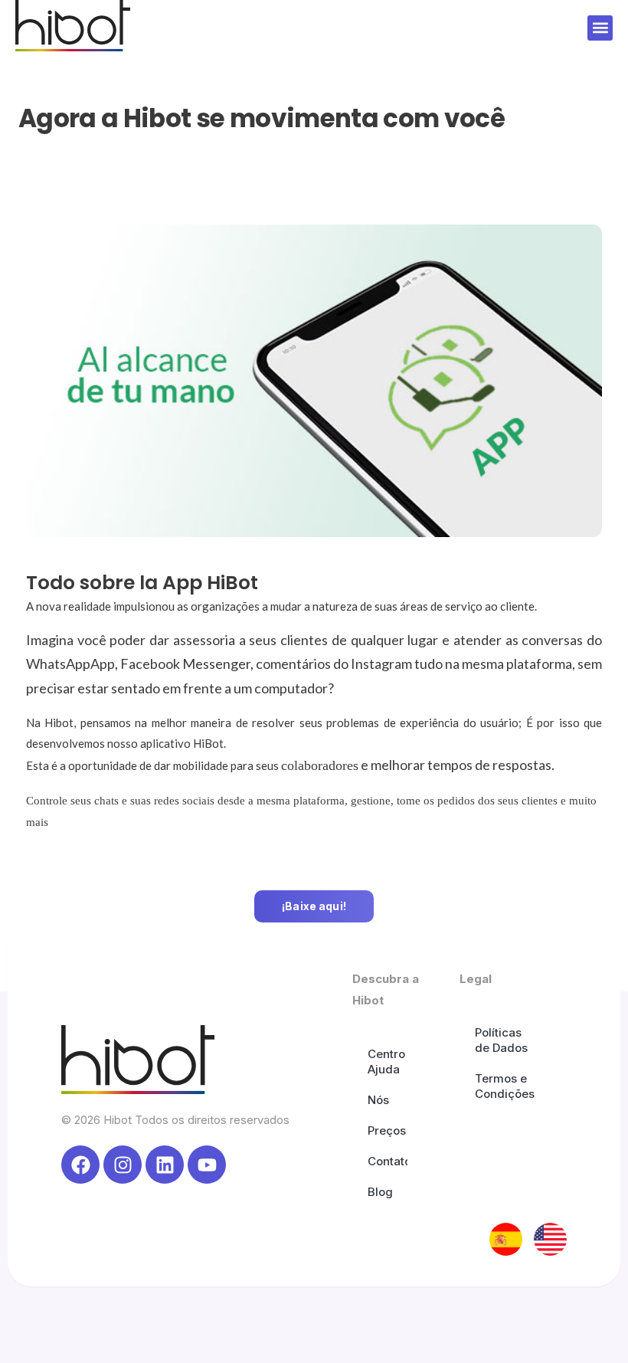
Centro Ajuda (386, 1061)
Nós (378, 1100)
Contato (387, 1161)
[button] (600, 28)
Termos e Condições (505, 1086)
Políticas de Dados (501, 1040)
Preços (387, 1130)
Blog (380, 1191)
